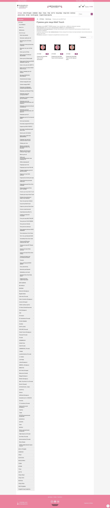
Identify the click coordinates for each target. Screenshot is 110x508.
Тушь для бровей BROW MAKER (25, 263)
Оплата (55, 497)
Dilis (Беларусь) (23, 310)
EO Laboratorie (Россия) (24, 318)
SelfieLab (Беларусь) (24, 395)
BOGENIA (21, 288)
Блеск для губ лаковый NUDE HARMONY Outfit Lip (27, 62)
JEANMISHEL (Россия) (24, 348)
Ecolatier (21, 324)
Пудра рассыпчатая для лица (27, 177)
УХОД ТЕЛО (66, 13)
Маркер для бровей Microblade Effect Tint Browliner (25, 147)
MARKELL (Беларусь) (24, 365)
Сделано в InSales (88, 503)
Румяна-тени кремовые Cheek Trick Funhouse (25, 198)
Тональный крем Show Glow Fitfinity (26, 253)
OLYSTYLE (21, 389)
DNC (20, 313)
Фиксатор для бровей (25, 269)
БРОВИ (28, 15)
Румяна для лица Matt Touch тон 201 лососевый (42, 58)
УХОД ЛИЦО (59, 13)
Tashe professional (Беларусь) (23, 407)
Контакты (59, 497)
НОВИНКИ (35, 13)
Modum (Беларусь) (23, 378)
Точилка (22, 260)
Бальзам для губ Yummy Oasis (25, 41)
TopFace (21, 410)
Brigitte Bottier (22, 293)
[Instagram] (52, 501)
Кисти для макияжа (24, 121)
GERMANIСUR (22, 340)
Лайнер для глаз (24, 143)
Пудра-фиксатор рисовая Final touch (26, 181)
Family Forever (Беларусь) (25, 332)
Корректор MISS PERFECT (26, 126)
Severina (21, 400)
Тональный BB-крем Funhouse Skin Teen (25, 242)
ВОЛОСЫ (72, 13)
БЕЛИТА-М (21, 419)
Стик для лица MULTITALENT (26, 218)
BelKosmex (21, 30)
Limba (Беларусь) (23, 362)
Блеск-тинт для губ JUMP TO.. (27, 65)
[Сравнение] (79, 6)
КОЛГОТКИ (21, 457)
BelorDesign (48, 19)
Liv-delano (21, 356)
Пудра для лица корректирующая (24, 279)
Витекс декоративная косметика (24, 431)
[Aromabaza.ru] (55, 6)
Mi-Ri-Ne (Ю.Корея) (23, 370)
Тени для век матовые (25, 226)
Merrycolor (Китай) (23, 373)
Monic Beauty (22, 442)
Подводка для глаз (24, 164)
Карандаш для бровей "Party (26, 91)
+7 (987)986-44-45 (23, 7)
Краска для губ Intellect (25, 133)
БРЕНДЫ (20, 13)
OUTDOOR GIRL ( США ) (24, 387)
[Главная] (37, 19)
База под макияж (24, 35)
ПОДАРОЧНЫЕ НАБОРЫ (45, 15)
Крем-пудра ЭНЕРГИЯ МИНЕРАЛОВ (25, 136)
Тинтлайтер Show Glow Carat (26, 238)
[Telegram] (55, 501)
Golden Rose (22, 343)
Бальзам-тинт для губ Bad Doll (26, 49)
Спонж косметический (25, 209)
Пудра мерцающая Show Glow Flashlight (26, 188)
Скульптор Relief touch (25, 203)
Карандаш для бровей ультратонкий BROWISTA (26, 88)
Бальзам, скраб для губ (25, 38)
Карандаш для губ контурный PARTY (27, 118)
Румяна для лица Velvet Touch (27, 194)
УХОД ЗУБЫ (21, 483)
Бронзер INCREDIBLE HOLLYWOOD (25, 76)
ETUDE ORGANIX (23, 321)
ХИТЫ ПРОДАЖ (27, 13)
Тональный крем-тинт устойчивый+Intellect (25, 257)
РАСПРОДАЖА (34, 15)
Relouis (21, 392)
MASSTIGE (21, 367)
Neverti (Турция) (23, 384)
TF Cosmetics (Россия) (24, 403)
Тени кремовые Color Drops (26, 233)
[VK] (58, 501)
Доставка (50, 497)
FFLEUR (21, 337)
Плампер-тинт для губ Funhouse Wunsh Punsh (25, 140)
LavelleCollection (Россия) (25, 354)
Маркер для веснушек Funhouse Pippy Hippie (25, 151)
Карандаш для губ (24, 114)
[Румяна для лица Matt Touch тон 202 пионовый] (57, 46)
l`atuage (21, 351)
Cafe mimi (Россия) (23, 296)
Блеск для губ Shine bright (26, 58)
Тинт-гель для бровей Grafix (26, 236)
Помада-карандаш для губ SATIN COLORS (26, 171)
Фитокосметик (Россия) (24, 439)
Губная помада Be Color (25, 81)
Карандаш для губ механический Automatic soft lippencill (26, 110)
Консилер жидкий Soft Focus (27, 123)
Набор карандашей (24, 162)
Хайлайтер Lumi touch (25, 272)
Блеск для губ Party (24, 52)
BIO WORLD (22, 285)
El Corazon (21, 315)
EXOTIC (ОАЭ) (22, 326)
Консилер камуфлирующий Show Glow (26, 130)
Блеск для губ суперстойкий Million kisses (26, 68)
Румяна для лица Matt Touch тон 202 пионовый (57, 57)
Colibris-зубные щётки (24, 304)
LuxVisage (21, 359)
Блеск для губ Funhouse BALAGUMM (25, 55)
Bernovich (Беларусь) (24, 291)
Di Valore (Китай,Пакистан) (25, 307)
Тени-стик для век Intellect (26, 201)
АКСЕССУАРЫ (21, 15)
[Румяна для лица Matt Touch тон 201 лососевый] (43, 46)
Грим (20, 424)
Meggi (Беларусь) (23, 376)
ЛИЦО (40, 13)
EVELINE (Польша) (23, 329)
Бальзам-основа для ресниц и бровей (26, 45)
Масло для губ (23, 154)
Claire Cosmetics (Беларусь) (25, 299)
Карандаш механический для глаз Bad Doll (27, 106)
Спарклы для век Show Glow (26, 206)
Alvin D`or (21, 27)
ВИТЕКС (21, 427)
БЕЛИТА (21, 421)
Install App (55, 505)
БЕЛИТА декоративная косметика (24, 416)
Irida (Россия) (22, 345)
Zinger (20, 412)
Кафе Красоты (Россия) (24, 433)
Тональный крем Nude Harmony (25, 249)
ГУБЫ (48, 13)
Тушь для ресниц (24, 266)
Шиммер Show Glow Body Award (26, 275)
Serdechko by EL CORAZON (25, 398)
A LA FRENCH (22, 24)
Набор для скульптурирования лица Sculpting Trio (26, 158)
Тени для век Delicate (25, 224)
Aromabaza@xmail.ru (23, 5)
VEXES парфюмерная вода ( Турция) (25, 445)
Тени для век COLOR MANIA (26, 221)
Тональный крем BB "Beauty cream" (26, 246)
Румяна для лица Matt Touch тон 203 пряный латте (71, 58)
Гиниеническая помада (25, 79)
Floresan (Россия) (23, 334)
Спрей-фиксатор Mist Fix (26, 212)
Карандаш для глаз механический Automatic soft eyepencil (26, 102)
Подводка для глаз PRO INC (26, 167)
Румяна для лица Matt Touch (27, 191)
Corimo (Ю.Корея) (23, 302)
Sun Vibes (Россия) (23, 436)
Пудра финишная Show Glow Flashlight (26, 185)
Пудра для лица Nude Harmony (25, 174)
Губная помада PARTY (25, 84)
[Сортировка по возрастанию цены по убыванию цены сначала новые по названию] (86, 37)
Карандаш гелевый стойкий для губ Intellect (26, 98)
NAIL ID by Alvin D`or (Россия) (26, 381)
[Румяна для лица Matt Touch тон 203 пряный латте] (72, 46)
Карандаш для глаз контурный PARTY (24, 94)
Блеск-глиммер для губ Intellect (25, 72)
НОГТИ (53, 13)
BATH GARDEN (22, 282)
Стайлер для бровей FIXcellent (24, 215)
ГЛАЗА (44, 13)
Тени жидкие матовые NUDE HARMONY (27, 230)
